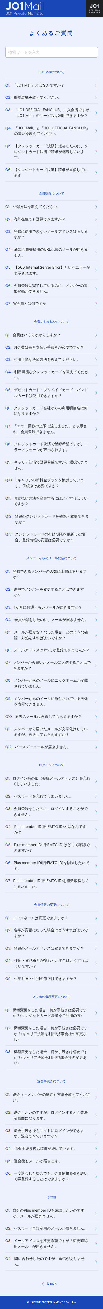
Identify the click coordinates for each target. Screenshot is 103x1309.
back (52, 1283)
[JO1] (94, 8)
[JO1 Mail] (24, 8)
